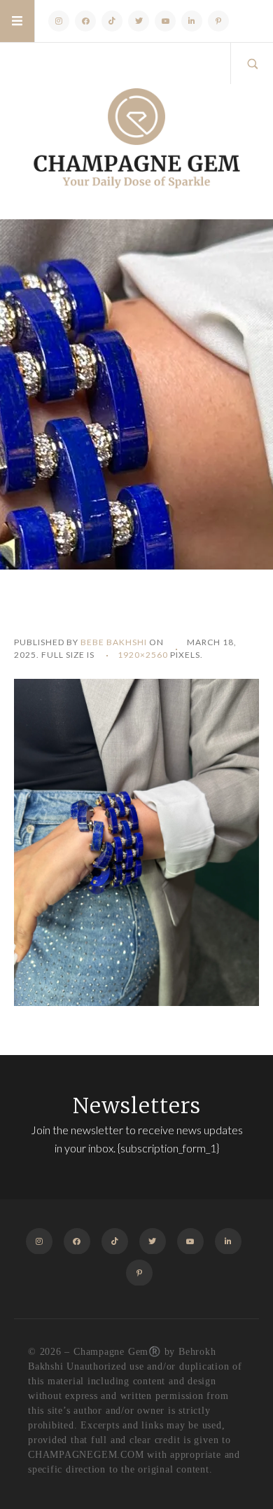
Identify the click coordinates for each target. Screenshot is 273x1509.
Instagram (58, 21)
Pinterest (218, 21)
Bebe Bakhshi (113, 642)
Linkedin (191, 21)
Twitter (138, 21)
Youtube (165, 21)
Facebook (85, 21)
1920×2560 (143, 654)
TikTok (112, 21)
